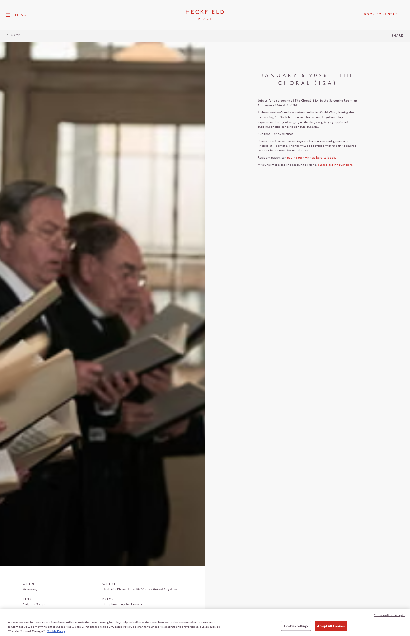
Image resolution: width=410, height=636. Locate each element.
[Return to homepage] (205, 15)
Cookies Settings (296, 625)
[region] (205, 622)
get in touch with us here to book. (311, 157)
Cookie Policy (56, 631)
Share (397, 35)
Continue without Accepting (390, 615)
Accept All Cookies (330, 625)
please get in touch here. (336, 164)
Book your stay (380, 14)
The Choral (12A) (307, 100)
